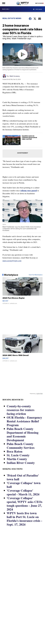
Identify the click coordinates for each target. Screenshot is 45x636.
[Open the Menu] (3, 3)
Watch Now (39, 3)
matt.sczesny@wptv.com (12, 260)
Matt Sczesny (15, 76)
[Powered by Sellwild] (39, 393)
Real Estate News (12, 18)
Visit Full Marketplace (35, 275)
